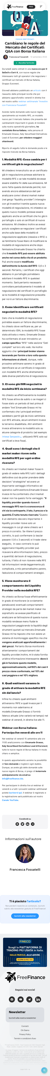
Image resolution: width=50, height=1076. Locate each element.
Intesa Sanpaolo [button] (11, 436)
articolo (37, 90)
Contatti (25, 1026)
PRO (31, 7)
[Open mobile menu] (41, 7)
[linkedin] (27, 824)
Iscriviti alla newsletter (25, 916)
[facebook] (17, 824)
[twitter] (22, 824)
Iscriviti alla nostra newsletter (22, 1018)
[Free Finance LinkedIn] (38, 999)
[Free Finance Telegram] (29, 999)
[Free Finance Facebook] (12, 999)
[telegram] (32, 824)
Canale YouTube (10, 800)
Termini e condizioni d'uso (25, 1039)
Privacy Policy (25, 1034)
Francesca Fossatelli (25, 869)
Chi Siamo (25, 1030)
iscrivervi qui (15, 792)
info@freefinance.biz (12, 778)
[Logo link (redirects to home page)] (15, 7)
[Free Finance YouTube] (21, 999)
